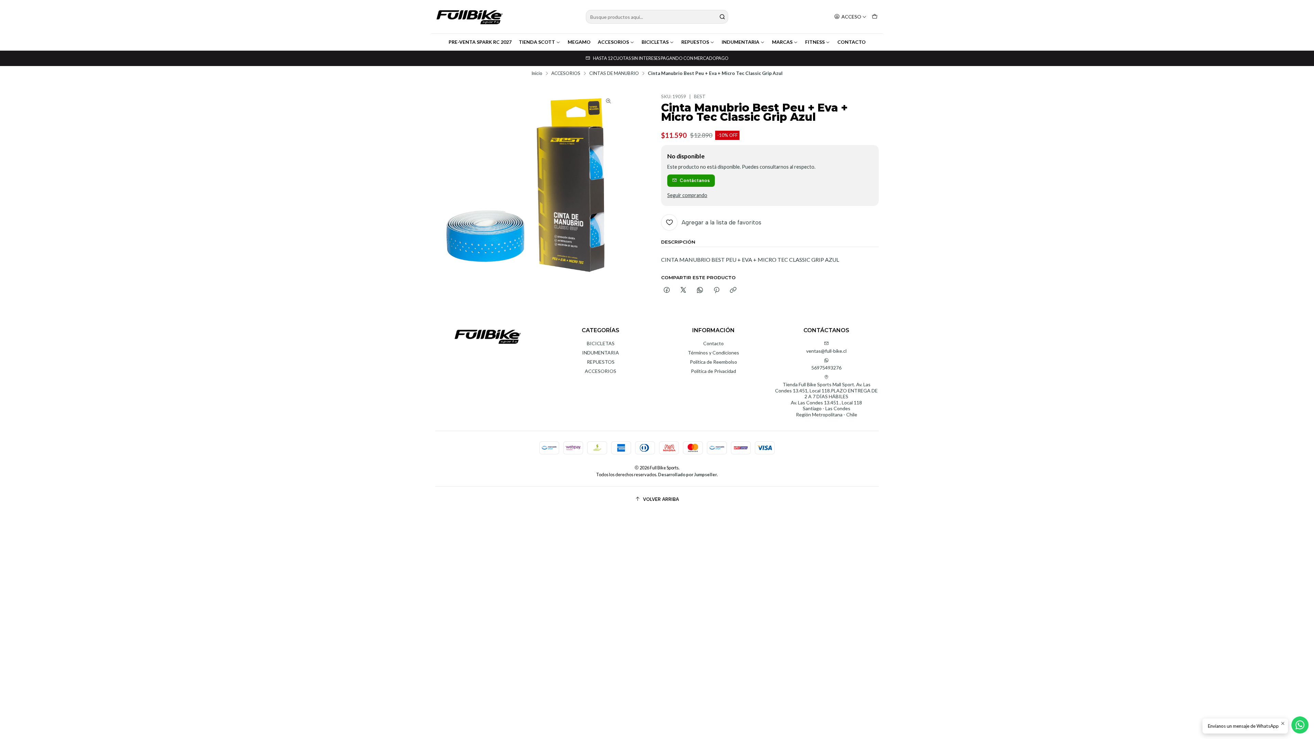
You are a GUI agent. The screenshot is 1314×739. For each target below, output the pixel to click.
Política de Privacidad (713, 371)
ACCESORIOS (613, 42)
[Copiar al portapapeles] (733, 290)
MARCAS (782, 42)
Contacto (713, 343)
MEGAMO (579, 42)
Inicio (536, 73)
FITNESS (815, 42)
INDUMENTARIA (740, 42)
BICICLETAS (655, 42)
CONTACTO (851, 42)
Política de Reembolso (713, 362)
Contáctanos (695, 180)
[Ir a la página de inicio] (469, 16)
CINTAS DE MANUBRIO (614, 73)
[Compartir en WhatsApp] (700, 290)
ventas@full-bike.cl (826, 351)
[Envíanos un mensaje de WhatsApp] (1300, 725)
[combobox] (657, 17)
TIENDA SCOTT (537, 42)
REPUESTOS (695, 42)
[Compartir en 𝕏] (683, 290)
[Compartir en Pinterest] (716, 290)
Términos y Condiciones (713, 352)
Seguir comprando (687, 195)
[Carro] (875, 17)
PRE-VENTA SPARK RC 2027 (480, 42)
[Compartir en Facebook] (666, 290)
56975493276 (826, 368)
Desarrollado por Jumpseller (687, 474)
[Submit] (722, 17)
